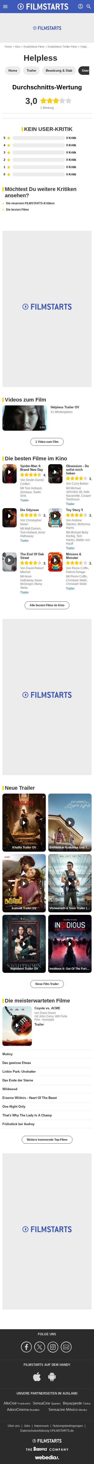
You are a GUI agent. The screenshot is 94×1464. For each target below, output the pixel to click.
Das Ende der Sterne (17, 1080)
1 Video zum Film (47, 442)
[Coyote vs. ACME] (17, 1026)
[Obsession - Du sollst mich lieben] (55, 473)
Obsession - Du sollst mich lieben (77, 469)
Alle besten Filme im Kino (47, 605)
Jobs (27, 1426)
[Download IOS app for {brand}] (40, 1376)
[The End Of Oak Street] (9, 562)
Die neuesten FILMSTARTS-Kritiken (30, 203)
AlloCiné (10, 1403)
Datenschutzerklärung (34, 1430)
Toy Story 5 (74, 510)
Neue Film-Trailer (47, 984)
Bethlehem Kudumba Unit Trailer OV (70, 847)
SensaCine (41, 1403)
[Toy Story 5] (55, 517)
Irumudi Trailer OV (24, 908)
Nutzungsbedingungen (68, 1426)
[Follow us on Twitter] (40, 1347)
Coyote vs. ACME (47, 1008)
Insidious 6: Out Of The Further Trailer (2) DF (70, 968)
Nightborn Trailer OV (24, 968)
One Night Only (13, 1106)
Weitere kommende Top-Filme (47, 1139)
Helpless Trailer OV (65, 407)
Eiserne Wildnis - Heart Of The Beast (29, 1098)
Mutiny (7, 1054)
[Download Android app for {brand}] (54, 1376)
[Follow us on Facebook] (27, 1347)
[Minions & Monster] (55, 562)
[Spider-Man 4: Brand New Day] (9, 473)
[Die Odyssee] (9, 517)
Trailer (24, 500)
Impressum (41, 1426)
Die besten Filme (17, 209)
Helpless (86, 46)
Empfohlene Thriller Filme (62, 46)
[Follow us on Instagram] (53, 1347)
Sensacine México (63, 1409)
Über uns (14, 1426)
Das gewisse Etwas (16, 1063)
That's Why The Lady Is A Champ (27, 1115)
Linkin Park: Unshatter (19, 1071)
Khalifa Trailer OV (24, 847)
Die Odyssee (29, 510)
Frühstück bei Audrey (18, 1124)
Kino (17, 46)
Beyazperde (72, 1403)
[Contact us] (67, 1347)
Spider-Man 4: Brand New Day (31, 467)
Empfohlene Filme (34, 46)
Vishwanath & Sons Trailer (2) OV (70, 908)
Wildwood (9, 1089)
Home (8, 46)
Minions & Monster (73, 556)
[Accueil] (43, 6)
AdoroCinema (18, 1409)
